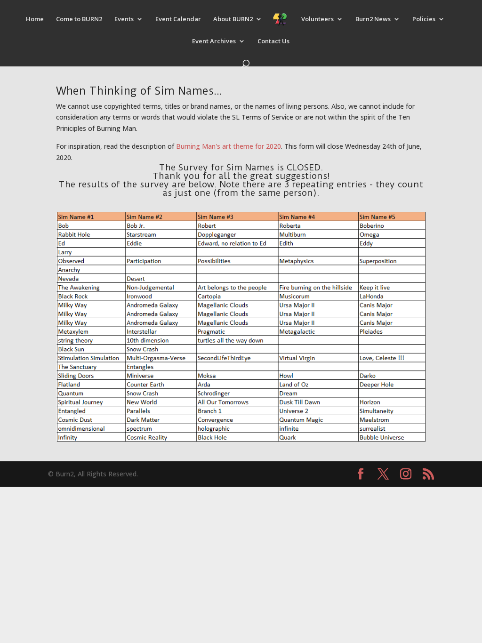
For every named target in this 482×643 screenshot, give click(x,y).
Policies (423, 19)
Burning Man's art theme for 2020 (228, 146)
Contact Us (273, 41)
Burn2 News (373, 19)
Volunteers (317, 19)
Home (35, 19)
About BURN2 (233, 19)
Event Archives (214, 41)
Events (124, 19)
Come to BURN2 (79, 19)
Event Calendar (178, 19)
